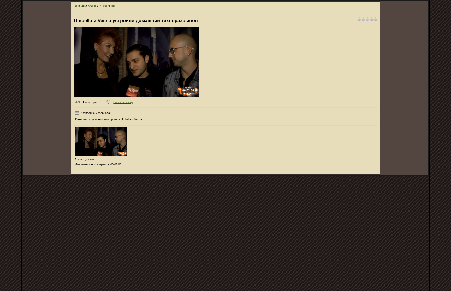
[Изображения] (101, 141)
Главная (79, 5)
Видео (92, 5)
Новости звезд (123, 102)
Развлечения (107, 5)
